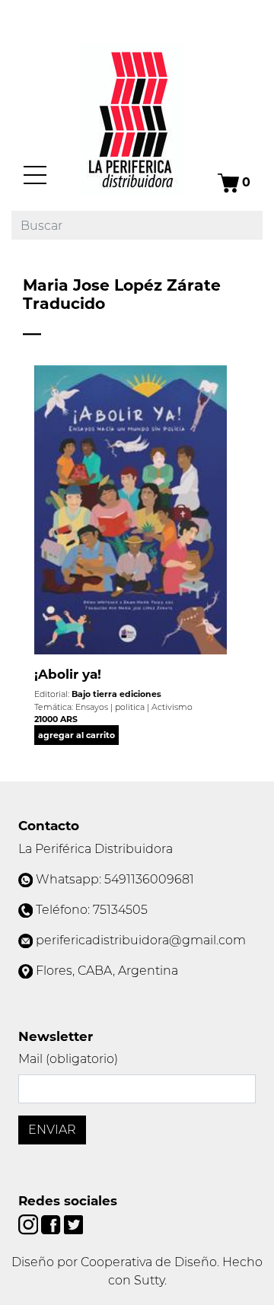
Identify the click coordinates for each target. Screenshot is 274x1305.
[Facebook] (52, 1224)
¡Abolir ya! (67, 674)
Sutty (149, 1280)
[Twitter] (73, 1224)
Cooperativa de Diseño (149, 1262)
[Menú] (35, 175)
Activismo (172, 707)
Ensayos (91, 707)
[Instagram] (29, 1224)
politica (130, 707)
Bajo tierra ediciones (116, 694)
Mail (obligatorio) (68, 1059)
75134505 (120, 909)
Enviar (52, 1129)
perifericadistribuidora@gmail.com (141, 940)
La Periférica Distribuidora (95, 849)
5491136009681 (149, 879)
